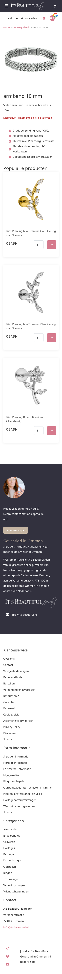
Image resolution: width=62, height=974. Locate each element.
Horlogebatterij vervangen (20, 800)
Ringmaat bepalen (14, 781)
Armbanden (10, 829)
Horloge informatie (15, 763)
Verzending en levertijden (19, 689)
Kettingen (9, 854)
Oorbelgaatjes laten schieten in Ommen (28, 787)
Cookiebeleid (11, 714)
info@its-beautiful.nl (16, 927)
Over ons (9, 658)
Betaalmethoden (13, 677)
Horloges (9, 848)
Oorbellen (9, 866)
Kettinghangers (13, 860)
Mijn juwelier (11, 775)
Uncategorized (20, 27)
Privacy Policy (11, 727)
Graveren (9, 842)
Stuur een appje (15, 530)
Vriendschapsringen (16, 891)
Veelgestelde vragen (16, 671)
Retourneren (11, 696)
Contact (8, 665)
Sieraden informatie (15, 756)
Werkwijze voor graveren (19, 806)
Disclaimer (10, 733)
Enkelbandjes (11, 835)
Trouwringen (11, 879)
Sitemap (8, 739)
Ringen (7, 873)
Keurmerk (9, 708)
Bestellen (9, 683)
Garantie (8, 702)
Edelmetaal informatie (17, 769)
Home (6, 27)
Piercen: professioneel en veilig (22, 794)
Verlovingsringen (14, 885)
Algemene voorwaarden (18, 721)
